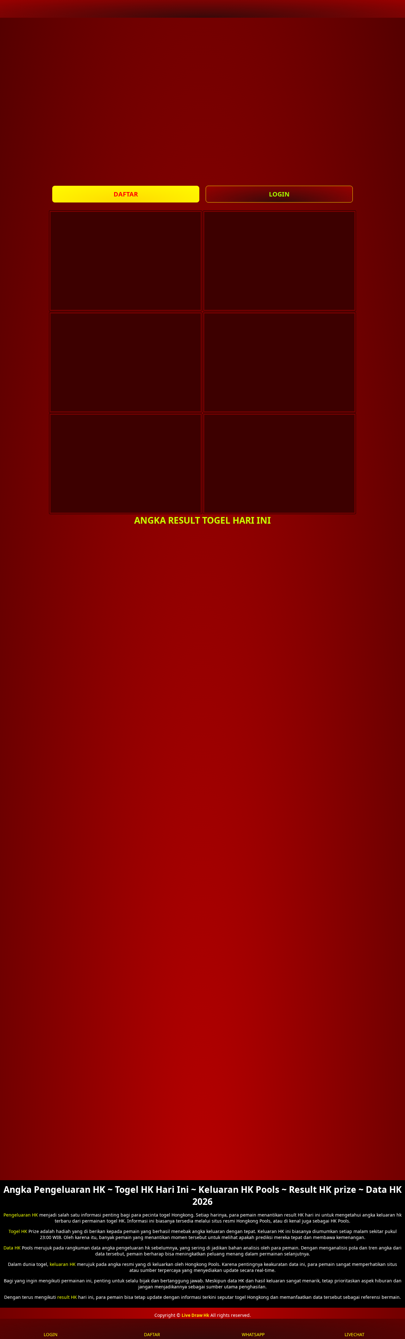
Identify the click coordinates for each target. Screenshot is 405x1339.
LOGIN (279, 194)
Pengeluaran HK (20, 1215)
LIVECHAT (354, 1334)
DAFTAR (126, 194)
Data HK (12, 1248)
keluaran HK (63, 1264)
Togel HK (18, 1231)
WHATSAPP (253, 1334)
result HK (67, 1297)
